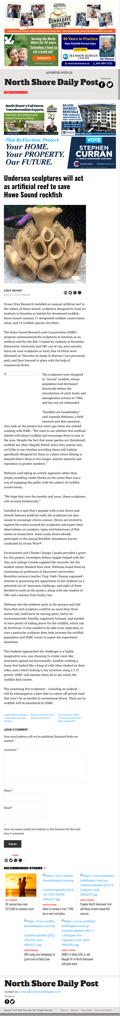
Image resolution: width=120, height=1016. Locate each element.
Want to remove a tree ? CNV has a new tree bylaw (58, 911)
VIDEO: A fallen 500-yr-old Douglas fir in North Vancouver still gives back (77, 959)
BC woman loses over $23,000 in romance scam (19, 906)
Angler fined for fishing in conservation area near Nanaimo (16, 717)
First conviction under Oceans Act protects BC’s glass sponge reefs (70, 717)
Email (8, 808)
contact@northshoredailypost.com (39, 992)
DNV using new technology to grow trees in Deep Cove (39, 956)
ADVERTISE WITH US (59, 72)
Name (8, 790)
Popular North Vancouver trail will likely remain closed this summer (95, 909)
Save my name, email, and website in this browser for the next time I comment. (42, 831)
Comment (11, 749)
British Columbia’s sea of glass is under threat (43, 716)
